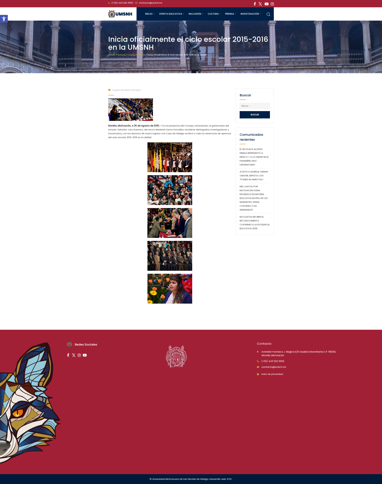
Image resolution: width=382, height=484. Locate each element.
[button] (4, 19)
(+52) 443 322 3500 (122, 2)
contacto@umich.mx (150, 2)
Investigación (250, 14)
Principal (135, 90)
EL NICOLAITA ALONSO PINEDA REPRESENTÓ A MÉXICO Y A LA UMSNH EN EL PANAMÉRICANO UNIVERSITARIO (254, 157)
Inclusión (195, 14)
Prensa (229, 14)
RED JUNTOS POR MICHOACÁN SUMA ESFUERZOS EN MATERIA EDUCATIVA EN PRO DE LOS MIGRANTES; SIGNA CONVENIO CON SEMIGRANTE (254, 198)
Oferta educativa (170, 14)
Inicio (149, 14)
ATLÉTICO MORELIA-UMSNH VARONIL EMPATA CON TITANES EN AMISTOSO (254, 175)
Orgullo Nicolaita (121, 90)
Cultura (213, 14)
